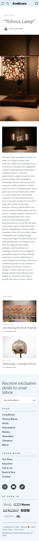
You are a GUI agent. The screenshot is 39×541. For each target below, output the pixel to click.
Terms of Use (19, 530)
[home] (19, 3)
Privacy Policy (7, 530)
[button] (36, 3)
